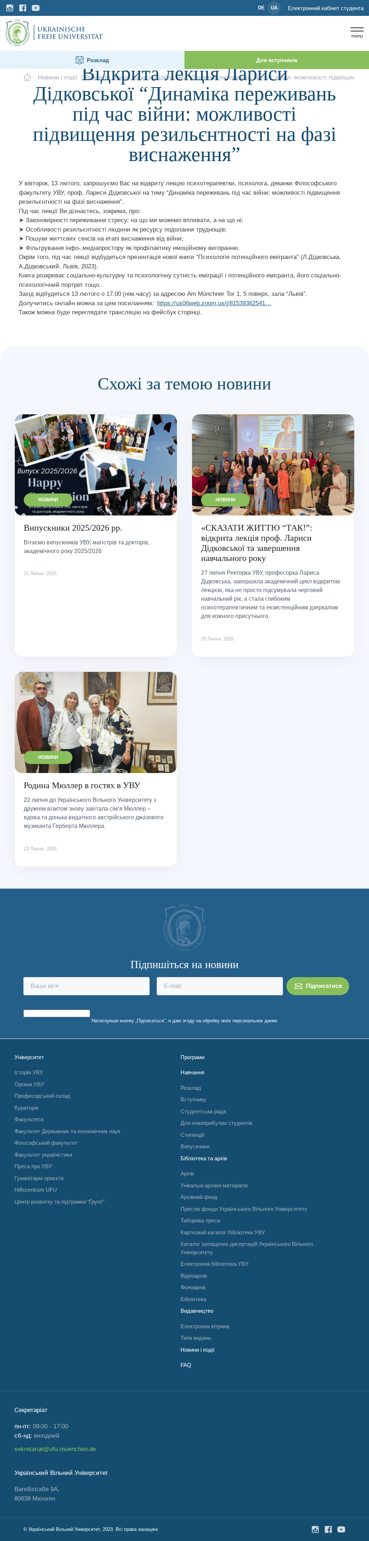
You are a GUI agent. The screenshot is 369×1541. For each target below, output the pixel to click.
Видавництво (197, 1311)
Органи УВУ (29, 1084)
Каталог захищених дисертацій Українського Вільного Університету (247, 1248)
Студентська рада (203, 1111)
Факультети (28, 1119)
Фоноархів (193, 1287)
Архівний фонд (199, 1197)
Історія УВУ (28, 1072)
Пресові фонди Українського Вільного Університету (244, 1209)
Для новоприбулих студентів (216, 1123)
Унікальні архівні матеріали (214, 1185)
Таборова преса (200, 1220)
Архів (187, 1173)
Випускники (195, 1146)
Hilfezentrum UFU (35, 1190)
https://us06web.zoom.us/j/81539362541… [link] (214, 303)
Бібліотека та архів (204, 1158)
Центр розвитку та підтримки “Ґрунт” (59, 1202)
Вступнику (193, 1099)
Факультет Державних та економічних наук (67, 1131)
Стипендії (192, 1135)
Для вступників (276, 60)
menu (357, 35)
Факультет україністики (43, 1155)
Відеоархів (194, 1276)
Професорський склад (42, 1096)
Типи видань (196, 1338)
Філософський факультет (45, 1143)
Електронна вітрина (205, 1326)
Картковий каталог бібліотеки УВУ (223, 1232)
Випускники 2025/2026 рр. (73, 527)
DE (261, 7)
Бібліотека (193, 1299)
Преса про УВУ (33, 1166)
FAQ (186, 1365)
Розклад (98, 60)
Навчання (192, 1072)
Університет (29, 1057)
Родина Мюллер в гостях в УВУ (82, 785)
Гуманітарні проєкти (38, 1178)
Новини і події (197, 1350)
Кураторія (26, 1108)
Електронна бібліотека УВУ (215, 1264)
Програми (192, 1057)
